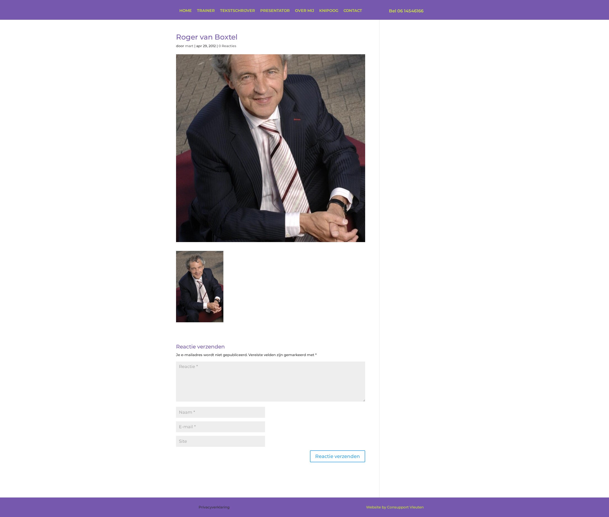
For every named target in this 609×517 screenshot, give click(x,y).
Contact (353, 11)
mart (189, 46)
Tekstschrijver (237, 11)
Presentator (275, 11)
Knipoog (328, 11)
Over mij (304, 11)
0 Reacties (227, 46)
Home (185, 11)
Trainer (206, 11)
